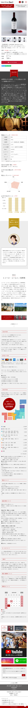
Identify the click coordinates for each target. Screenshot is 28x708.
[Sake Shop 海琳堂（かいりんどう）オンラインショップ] (7, 2)
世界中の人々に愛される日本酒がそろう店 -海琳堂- (13, 704)
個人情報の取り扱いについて (8, 700)
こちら (15, 677)
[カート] (20, 2)
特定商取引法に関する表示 (8, 702)
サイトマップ (5, 698)
